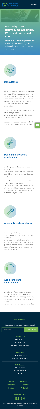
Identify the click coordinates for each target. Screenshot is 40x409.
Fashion (11, 381)
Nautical (11, 388)
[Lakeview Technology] (10, 4)
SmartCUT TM (20, 342)
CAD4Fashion (20, 365)
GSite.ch (20, 406)
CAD (20, 373)
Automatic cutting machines (20, 345)
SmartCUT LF (20, 339)
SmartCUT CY (20, 337)
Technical (24, 388)
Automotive (11, 384)
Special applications (20, 355)
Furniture (23, 381)
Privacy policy (25, 403)
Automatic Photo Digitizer (20, 358)
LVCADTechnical (20, 371)
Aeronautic (25, 384)
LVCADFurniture (20, 368)
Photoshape (20, 352)
